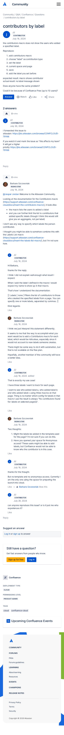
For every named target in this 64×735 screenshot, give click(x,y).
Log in (7, 533)
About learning (15, 672)
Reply (5, 166)
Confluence (27, 14)
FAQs (11, 658)
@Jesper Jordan (11, 194)
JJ (14, 32)
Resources (13, 677)
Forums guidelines (16, 662)
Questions (39, 14)
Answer (8, 96)
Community (20, 4)
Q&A (18, 14)
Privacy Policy (15, 702)
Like (10, 310)
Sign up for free (15, 559)
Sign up (16, 533)
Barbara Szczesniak (20, 183)
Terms (11, 707)
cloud (6, 610)
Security (12, 711)
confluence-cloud (19, 610)
